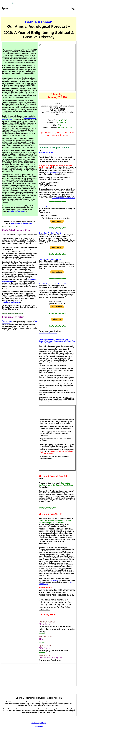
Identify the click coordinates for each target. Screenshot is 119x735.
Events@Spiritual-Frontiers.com (22, 223)
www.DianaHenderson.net (11, 302)
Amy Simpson (7, 321)
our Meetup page (53, 172)
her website (54, 580)
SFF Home (39, 726)
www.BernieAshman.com (17, 211)
